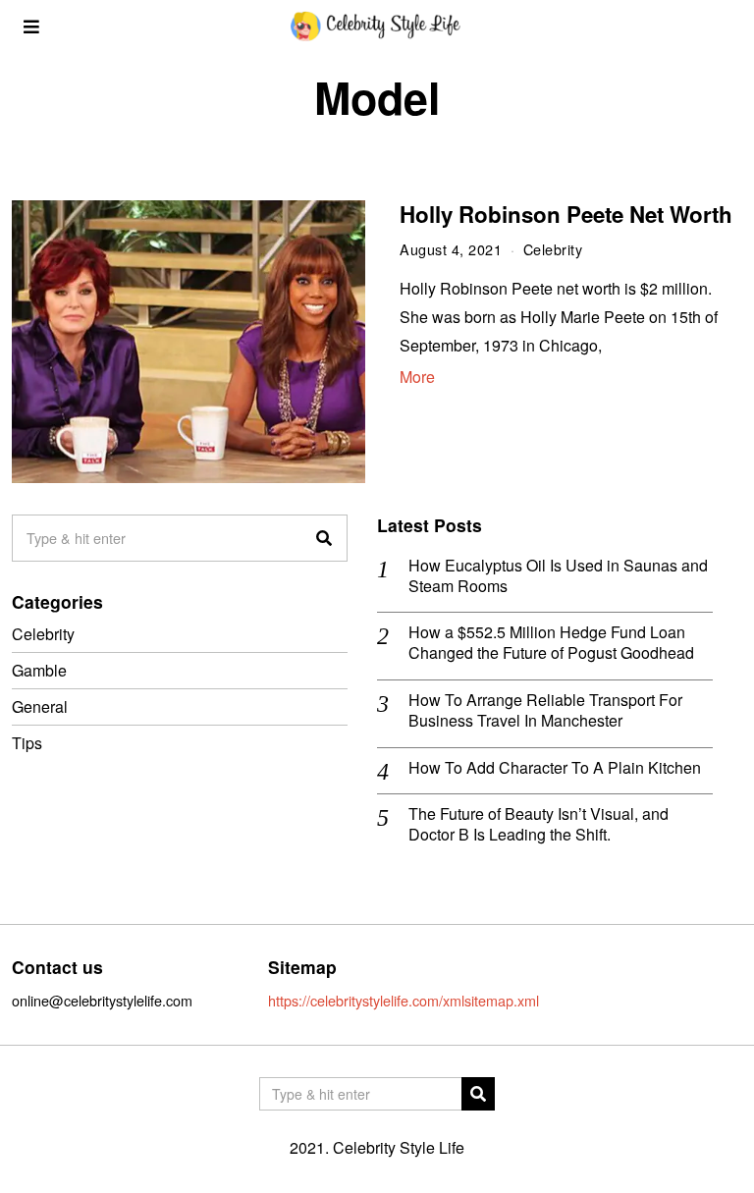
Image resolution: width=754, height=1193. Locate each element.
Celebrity (553, 249)
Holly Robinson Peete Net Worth (566, 214)
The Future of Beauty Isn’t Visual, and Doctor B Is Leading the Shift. (538, 824)
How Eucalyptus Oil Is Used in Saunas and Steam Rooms (558, 576)
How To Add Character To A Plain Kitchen (554, 768)
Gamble (39, 670)
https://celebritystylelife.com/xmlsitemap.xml (403, 1000)
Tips (27, 743)
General (40, 706)
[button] (324, 538)
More (417, 376)
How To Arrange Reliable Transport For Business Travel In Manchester (545, 711)
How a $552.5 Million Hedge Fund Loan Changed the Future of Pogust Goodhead (551, 643)
